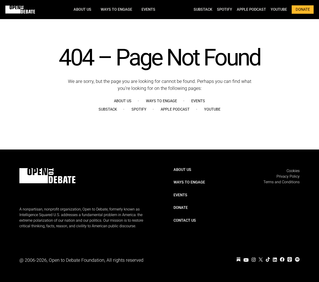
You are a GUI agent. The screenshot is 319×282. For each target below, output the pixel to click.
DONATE (303, 9)
